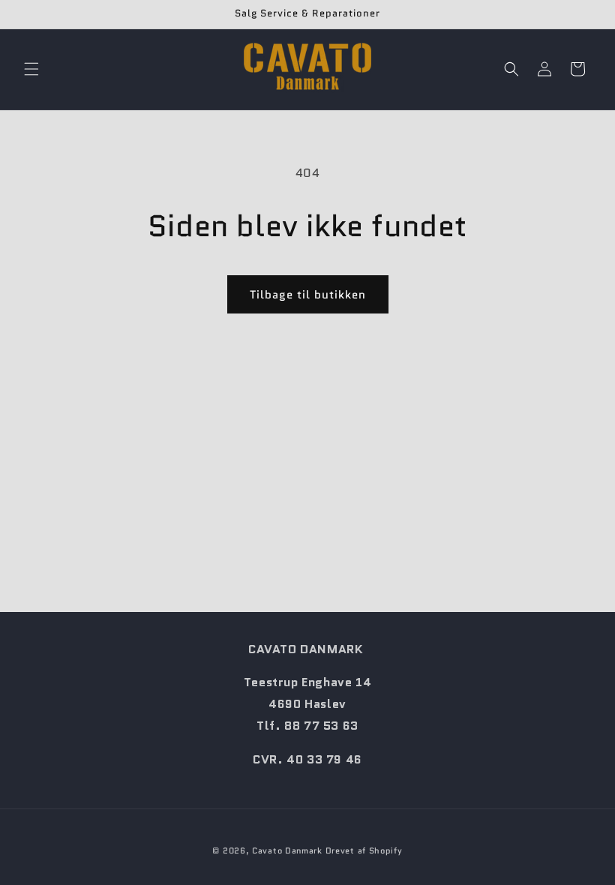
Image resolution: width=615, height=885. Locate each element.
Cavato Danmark (287, 850)
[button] (31, 69)
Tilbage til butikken (308, 294)
